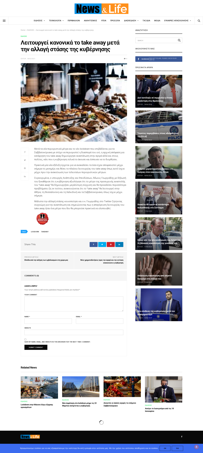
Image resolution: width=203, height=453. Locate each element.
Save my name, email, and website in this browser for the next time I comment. (57, 342)
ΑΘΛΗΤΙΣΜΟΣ (90, 20)
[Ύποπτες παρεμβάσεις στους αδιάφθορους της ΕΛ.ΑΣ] (158, 126)
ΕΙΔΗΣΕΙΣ (38, 20)
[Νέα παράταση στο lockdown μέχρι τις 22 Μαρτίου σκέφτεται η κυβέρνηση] (80, 386)
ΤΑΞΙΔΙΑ (146, 20)
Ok (165, 448)
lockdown (35, 232)
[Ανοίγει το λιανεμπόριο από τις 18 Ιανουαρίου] (163, 389)
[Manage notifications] (196, 447)
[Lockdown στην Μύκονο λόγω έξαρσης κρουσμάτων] (39, 387)
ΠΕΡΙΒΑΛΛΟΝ (74, 20)
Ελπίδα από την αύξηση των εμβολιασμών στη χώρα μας (46, 260)
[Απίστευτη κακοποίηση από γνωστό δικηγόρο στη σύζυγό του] (158, 269)
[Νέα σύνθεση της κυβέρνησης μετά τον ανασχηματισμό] (158, 304)
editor (23, 59)
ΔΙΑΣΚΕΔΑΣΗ (130, 20)
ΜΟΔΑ (157, 20)
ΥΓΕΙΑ (103, 20)
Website (27, 328)
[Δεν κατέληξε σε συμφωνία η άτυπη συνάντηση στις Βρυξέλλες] (158, 91)
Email (79, 316)
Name (27, 316)
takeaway (44, 232)
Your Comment (30, 294)
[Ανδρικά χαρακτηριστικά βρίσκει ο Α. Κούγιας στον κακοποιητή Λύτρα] (158, 162)
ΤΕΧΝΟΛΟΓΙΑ (55, 20)
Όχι (177, 448)
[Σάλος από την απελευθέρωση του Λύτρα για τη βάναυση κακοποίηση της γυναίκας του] (158, 233)
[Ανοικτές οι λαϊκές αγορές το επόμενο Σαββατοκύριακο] (122, 386)
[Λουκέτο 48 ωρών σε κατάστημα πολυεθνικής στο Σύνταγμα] (158, 198)
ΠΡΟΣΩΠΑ (115, 20)
